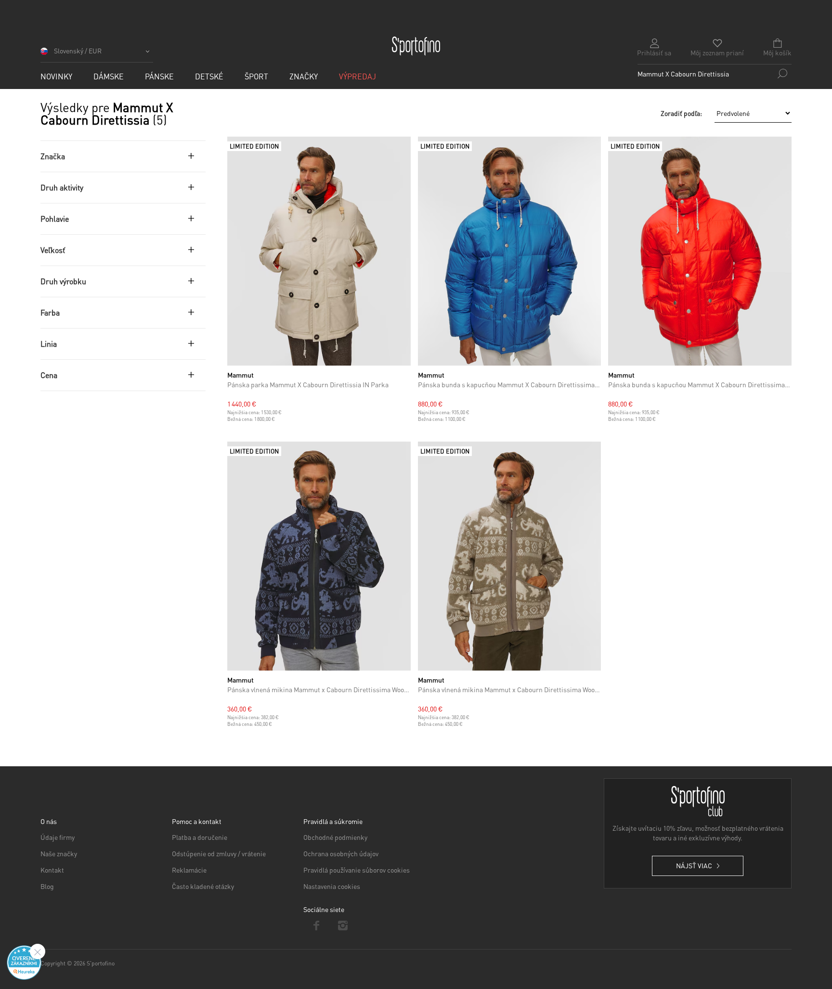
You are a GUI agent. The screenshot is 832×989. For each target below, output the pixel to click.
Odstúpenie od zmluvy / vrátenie (219, 853)
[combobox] (714, 73)
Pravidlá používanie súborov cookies (356, 869)
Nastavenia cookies (331, 886)
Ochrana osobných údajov (340, 853)
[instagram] (343, 925)
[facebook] (316, 925)
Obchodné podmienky (335, 837)
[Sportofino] (416, 46)
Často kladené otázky (203, 886)
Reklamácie (189, 869)
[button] (96, 54)
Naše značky (58, 853)
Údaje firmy (57, 837)
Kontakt (52, 869)
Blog (47, 886)
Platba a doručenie (199, 837)
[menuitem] (56, 76)
